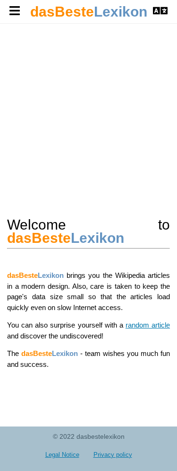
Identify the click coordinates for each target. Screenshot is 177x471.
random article (148, 325)
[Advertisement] (88, 118)
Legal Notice (62, 454)
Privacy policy (112, 454)
